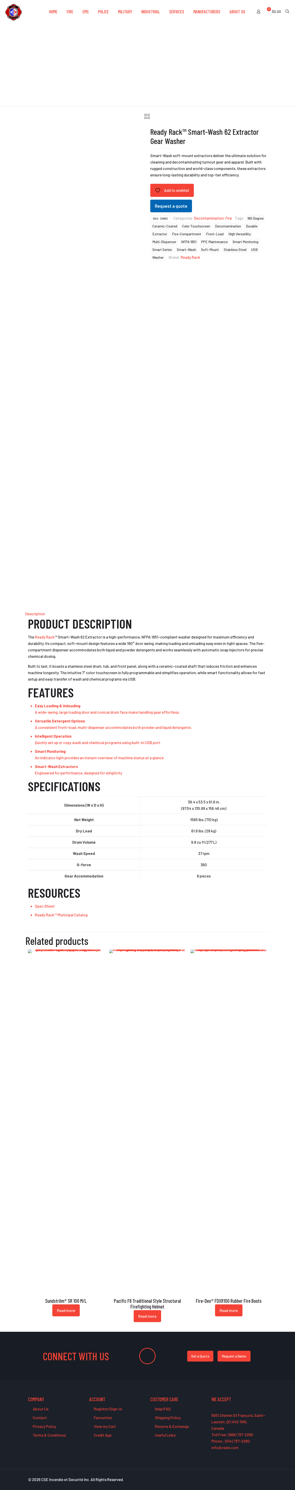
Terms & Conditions (49, 1435)
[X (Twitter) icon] (246, 1480)
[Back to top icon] (273, 1480)
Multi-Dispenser (164, 242)
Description (35, 613)
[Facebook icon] (241, 1480)
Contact (39, 1417)
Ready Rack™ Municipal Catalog (61, 914)
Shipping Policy (167, 1417)
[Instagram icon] (260, 1480)
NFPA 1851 (188, 242)
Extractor (159, 234)
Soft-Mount (210, 249)
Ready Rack (190, 257)
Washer (158, 257)
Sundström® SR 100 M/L (66, 1301)
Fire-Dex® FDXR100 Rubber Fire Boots (229, 1301)
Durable (251, 226)
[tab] (147, 613)
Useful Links (165, 1435)
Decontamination (209, 218)
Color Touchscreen (196, 226)
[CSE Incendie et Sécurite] (13, 11)
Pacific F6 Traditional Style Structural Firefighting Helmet (147, 1303)
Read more (66, 1310)
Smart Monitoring (245, 242)
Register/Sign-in (107, 1409)
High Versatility (239, 234)
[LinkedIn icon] (255, 1480)
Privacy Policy (44, 1426)
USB (254, 249)
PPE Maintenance (214, 242)
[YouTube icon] (251, 1480)
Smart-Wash (186, 249)
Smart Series (162, 249)
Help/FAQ (162, 1409)
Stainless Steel (235, 249)
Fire (228, 218)
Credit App (102, 1435)
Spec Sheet (45, 906)
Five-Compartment (186, 234)
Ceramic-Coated (164, 226)
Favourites (102, 1417)
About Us (40, 1409)
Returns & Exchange (171, 1426)
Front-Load (215, 234)
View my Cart (104, 1426)
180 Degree (255, 218)
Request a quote (171, 206)
